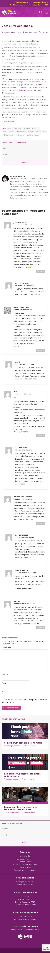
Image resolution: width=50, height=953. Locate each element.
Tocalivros (7, 79)
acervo (9, 128)
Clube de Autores (21, 2)
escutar (38, 132)
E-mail (5, 683)
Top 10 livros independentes (25, 905)
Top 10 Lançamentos (17, 5)
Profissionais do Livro (40, 2)
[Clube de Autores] (25, 936)
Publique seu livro (25, 916)
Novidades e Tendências (25, 859)
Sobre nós (25, 896)
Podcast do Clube (35, 5)
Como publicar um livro (25, 882)
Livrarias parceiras (25, 899)
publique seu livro (8, 135)
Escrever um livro (25, 856)
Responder (40, 271)
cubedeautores (21, 132)
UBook (18, 69)
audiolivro (26, 128)
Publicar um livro (25, 867)
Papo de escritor (25, 862)
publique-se (20, 135)
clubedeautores (21, 448)
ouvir (44, 132)
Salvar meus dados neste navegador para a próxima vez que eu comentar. (24, 700)
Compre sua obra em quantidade (25, 919)
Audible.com (24, 90)
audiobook (17, 128)
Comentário (6, 647)
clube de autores (8, 132)
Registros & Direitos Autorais (25, 870)
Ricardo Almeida (31, 32)
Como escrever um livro (25, 884)
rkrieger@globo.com (23, 588)
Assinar (25, 162)
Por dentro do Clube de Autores (25, 864)
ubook (37, 135)
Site (3, 691)
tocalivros (30, 135)
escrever (31, 132)
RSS (46, 5)
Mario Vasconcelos (21, 307)
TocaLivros (7, 69)
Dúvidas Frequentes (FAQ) (25, 902)
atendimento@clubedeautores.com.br (25, 929)
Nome (5, 675)
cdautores (35, 128)
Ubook (42, 84)
